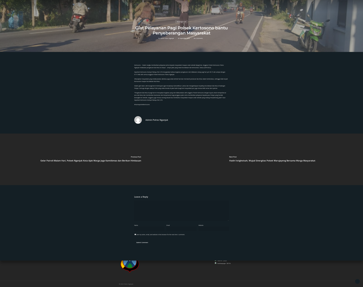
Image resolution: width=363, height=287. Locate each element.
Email (168, 225)
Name (136, 225)
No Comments (198, 38)
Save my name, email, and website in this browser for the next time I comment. (160, 234)
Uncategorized (181, 22)
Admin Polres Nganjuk (167, 38)
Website (201, 225)
